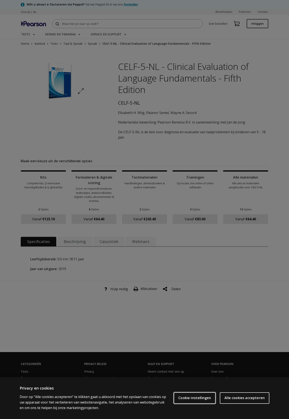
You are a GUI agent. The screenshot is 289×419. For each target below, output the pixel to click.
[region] (144, 398)
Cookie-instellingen (194, 397)
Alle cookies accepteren (244, 397)
